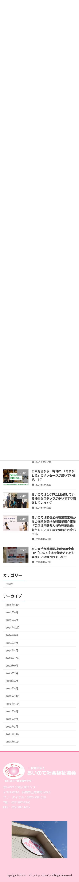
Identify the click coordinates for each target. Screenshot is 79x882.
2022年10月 (13, 703)
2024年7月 (12, 642)
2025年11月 (13, 604)
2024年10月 (13, 627)
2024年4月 (12, 650)
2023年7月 (12, 673)
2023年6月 (12, 680)
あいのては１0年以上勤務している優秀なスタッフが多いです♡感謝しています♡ (54, 498)
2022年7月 (12, 718)
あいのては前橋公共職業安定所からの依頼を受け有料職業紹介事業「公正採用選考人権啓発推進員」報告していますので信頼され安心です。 (54, 525)
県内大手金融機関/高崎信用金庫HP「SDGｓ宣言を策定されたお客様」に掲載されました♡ (53, 553)
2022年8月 (12, 711)
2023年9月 (12, 665)
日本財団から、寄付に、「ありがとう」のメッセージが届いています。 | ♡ (54, 475)
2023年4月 (12, 688)
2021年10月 (13, 741)
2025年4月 (12, 620)
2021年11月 (13, 734)
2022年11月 (13, 696)
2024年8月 (12, 635)
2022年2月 (12, 726)
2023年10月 (13, 657)
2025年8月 (12, 612)
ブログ (9, 583)
